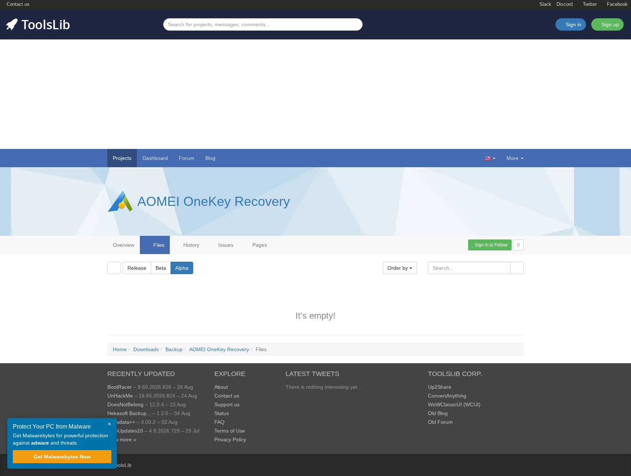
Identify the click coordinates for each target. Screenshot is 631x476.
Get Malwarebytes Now (62, 457)
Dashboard (155, 158)
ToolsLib (121, 465)
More (512, 158)
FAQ (219, 422)
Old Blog (438, 413)
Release (136, 268)
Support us (227, 404)
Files (158, 245)
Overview (123, 245)
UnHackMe (120, 396)
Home (120, 349)
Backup (174, 349)
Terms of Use (229, 431)
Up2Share (439, 387)
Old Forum (440, 422)
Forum (186, 158)
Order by (398, 268)
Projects (122, 158)
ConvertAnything (447, 396)
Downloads (146, 349)
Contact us (17, 4)
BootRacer (119, 387)
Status (221, 413)
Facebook (616, 4)
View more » (121, 439)
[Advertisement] (315, 94)
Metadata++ (121, 422)
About (221, 387)
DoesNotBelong (125, 404)
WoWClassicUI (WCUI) (454, 404)
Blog (210, 158)
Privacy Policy (230, 439)
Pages (259, 245)
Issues (225, 245)
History (190, 245)
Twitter (589, 4)
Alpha (181, 268)
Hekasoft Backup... (129, 413)
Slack (544, 4)
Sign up (609, 24)
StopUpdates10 (125, 431)
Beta (161, 268)
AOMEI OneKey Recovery (213, 201)
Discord (565, 4)
